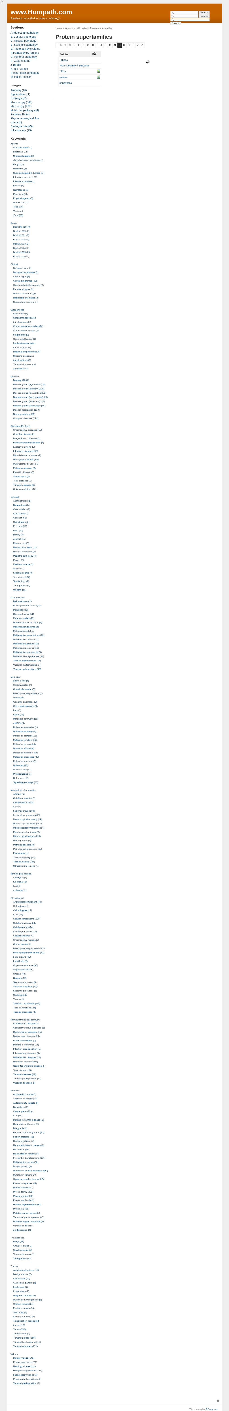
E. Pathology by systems (25, 48)
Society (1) (18, 568)
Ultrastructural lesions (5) (25, 866)
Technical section (21, 76)
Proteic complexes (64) (25, 1183)
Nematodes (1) (20, 190)
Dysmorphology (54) (23, 614)
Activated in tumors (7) (24, 1094)
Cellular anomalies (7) (24, 798)
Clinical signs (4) (21, 276)
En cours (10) (20, 526)
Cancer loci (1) (20, 313)
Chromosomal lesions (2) (25, 330)
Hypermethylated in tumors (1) (28, 1145)
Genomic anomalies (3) (25, 702)
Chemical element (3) (24, 689)
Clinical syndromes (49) (25, 281)
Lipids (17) (18, 714)
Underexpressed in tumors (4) (28, 1221)
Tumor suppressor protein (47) (28, 1217)
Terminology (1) (21, 581)
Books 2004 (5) (21, 248)
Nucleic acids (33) (22, 769)
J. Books (16, 64)
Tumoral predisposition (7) (26, 1383)
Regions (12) (19, 978)
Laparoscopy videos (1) (25, 1375)
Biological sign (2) (22, 268)
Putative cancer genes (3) (26, 1213)
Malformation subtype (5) (26, 626)
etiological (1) (20, 877)
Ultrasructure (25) (21, 130)
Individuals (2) (20, 961)
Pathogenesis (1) (22, 840)
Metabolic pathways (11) (25, 719)
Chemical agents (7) (23, 156)
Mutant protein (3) (22, 1166)
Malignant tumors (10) (24, 1295)
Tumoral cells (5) (21, 1333)
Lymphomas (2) (21, 1291)
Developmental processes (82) (29, 948)
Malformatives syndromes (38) (28, 656)
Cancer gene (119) (22, 1111)
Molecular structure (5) (24, 761)
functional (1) (20, 881)
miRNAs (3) (19, 723)
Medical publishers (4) (24, 551)
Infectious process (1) (24, 181)
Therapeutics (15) (22, 1258)
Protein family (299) (23, 1192)
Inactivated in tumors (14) (26, 1153)
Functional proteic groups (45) (28, 1132)
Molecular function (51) (25, 740)
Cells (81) (18, 914)
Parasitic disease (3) (23, 472)
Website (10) (19, 589)
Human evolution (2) (23, 1141)
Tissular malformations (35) (27, 660)
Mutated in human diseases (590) (30, 1170)
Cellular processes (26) (25, 931)
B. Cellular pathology (23, 36)
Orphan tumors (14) (23, 1304)
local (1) (17, 886)
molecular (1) (19, 890)
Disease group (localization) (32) (29, 393)
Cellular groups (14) (23, 927)
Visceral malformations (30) (27, 669)
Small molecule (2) (22, 1250)
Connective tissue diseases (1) (29, 1027)
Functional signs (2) (23, 289)
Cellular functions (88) (24, 923)
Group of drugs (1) (22, 1245)
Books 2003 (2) (21, 244)
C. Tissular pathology (23, 40)
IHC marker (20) (21, 1149)
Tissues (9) (18, 999)
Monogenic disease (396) (26, 459)
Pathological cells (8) (23, 844)
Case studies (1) (21, 509)
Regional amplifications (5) (26, 351)
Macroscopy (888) (21, 102)
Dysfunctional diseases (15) (27, 1032)
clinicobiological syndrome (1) (28, 160)
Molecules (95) (20, 765)
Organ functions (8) (23, 969)
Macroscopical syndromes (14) (28, 828)
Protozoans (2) (20, 202)
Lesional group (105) (24, 811)
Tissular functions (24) (24, 1007)
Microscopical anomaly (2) (26, 832)
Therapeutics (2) (21, 585)
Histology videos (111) (24, 1366)
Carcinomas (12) (21, 1278)
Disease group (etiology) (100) (28, 388)
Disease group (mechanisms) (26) (30, 397)
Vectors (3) (18, 211)
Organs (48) (19, 974)
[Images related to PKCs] (98, 71)
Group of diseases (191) (25, 418)
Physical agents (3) (23, 198)
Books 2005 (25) (21, 252)
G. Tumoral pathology (24, 56)
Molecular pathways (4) (25, 110)
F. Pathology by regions (25, 52)
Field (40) (18, 530)
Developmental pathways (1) (27, 693)
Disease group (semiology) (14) (29, 405)
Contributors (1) (21, 522)
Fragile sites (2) (21, 334)
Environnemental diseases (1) (28, 442)
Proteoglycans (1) (22, 774)
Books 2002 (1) (21, 239)
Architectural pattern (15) (26, 1270)
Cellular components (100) (26, 918)
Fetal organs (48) (22, 957)
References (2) (20, 778)
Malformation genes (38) (25, 1162)
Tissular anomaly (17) (24, 857)
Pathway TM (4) (20, 114)
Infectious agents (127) (25, 177)
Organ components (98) (25, 965)
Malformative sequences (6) (27, 652)
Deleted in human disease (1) (28, 1120)
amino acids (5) (21, 680)
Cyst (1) (17, 806)
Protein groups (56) (23, 1196)
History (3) (18, 534)
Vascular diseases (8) (24, 1083)
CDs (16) (17, 1115)
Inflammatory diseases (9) (26, 1053)
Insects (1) (18, 185)
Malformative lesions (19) (26, 648)
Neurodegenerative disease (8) (29, 1066)
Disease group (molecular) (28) (29, 401)
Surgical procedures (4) (25, 302)
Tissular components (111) (26, 1003)
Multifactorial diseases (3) (26, 464)
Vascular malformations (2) (26, 665)
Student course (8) (22, 573)
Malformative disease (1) (25, 639)
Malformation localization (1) (27, 622)
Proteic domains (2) (23, 1187)
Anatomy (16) (19, 90)
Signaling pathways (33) (25, 782)
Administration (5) (22, 501)
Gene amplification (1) (24, 339)
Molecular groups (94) (24, 744)
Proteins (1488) (21, 1208)
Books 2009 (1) (21, 256)
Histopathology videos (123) (27, 1370)
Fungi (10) (18, 164)
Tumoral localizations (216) (27, 1342)
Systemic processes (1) (25, 990)
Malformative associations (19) (28, 635)
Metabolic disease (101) (25, 1061)
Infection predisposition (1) (26, 1049)
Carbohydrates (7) (22, 685)
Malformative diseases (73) (27, 1057)
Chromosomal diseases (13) (27, 430)
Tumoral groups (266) (24, 1338)
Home (58, 28)
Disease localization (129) (26, 410)
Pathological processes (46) (27, 849)
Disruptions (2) (20, 610)
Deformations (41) (22, 601)
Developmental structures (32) (28, 952)
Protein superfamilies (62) (27, 1204)
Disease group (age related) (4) (29, 384)
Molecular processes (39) (26, 757)
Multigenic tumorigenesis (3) (27, 1299)
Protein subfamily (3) (23, 1200)
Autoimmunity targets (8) (25, 1103)
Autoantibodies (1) (22, 147)
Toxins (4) (18, 207)
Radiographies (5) (22, 126)
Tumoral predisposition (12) (27, 1078)
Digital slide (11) (20, 94)
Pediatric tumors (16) (23, 1308)
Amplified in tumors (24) (25, 1098)
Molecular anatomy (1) (24, 731)
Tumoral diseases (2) (24, 485)
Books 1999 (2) (21, 231)
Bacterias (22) (20, 151)
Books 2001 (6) (21, 235)
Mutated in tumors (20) (24, 1175)
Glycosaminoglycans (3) (25, 706)
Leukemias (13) (21, 1287)
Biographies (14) (21, 505)
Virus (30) (18, 215)
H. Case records (20, 60)
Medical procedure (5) (24, 293)
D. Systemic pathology (24, 44)
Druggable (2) (20, 1128)
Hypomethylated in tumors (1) (28, 173)
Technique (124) (21, 577)
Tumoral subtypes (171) (25, 1346)
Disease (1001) (21, 380)
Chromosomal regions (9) (26, 940)
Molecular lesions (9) (23, 748)
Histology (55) (19, 98)
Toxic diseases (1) (22, 480)
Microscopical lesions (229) (27, 836)
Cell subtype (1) (21, 906)
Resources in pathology (25, 72)
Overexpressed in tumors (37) (28, 1179)
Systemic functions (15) (25, 986)
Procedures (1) (20, 853)
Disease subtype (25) (24, 414)
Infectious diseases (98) (25, 451)
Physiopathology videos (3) (27, 1379)
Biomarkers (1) (20, 1107)
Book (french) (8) (21, 227)
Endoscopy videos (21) (25, 1362)
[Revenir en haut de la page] (218, 1400)
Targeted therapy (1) (23, 1254)
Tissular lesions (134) (24, 861)
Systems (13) (20, 995)
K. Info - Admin (19, 68)
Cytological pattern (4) (24, 1282)
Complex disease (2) (23, 434)
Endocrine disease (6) (24, 1040)
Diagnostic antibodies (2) (26, 1124)
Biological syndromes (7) (25, 272)
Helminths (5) (20, 168)
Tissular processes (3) (24, 1012)
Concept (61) (20, 517)
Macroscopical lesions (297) (27, 823)
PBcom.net (211, 1409)
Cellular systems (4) (23, 935)
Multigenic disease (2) (24, 468)
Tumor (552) (19, 1329)
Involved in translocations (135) (29, 1158)
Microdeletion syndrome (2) (27, 455)
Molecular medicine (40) (25, 752)
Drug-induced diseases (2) (26, 438)
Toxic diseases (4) (22, 1070)
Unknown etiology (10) (24, 489)
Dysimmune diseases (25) (26, 1036)
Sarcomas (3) (20, 1312)
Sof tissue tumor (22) (24, 1316)
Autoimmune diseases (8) (26, 1023)
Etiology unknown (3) (24, 447)
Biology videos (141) (23, 1358)
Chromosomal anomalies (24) (28, 326)
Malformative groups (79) (26, 643)
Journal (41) (19, 539)
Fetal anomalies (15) (23, 618)
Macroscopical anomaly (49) (27, 819)
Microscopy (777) (21, 106)
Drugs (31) (18, 1241)
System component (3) (24, 982)
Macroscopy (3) (21, 543)
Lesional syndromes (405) (26, 815)
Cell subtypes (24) (22, 910)
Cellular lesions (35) (23, 802)
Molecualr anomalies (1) (25, 727)
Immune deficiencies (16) (26, 1044)
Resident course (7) (23, 564)
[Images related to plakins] (98, 77)
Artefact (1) (19, 794)
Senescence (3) (21, 476)
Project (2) (18, 560)
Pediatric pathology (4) (24, 556)
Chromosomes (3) (22, 944)
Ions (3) (17, 710)
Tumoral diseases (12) (24, 1074)
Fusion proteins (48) (23, 1136)
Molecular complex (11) (25, 735)
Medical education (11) (24, 547)
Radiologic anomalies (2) (25, 297)
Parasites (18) (20, 194)
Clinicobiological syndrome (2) (28, 285)
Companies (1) (20, 513)
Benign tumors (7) (22, 1274)
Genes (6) (18, 697)
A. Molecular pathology (24, 32)
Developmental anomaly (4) (27, 605)
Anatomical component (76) (27, 902)
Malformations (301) (23, 631)
